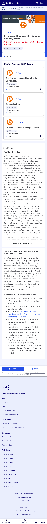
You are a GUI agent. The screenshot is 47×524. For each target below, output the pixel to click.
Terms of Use (23, 507)
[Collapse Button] (40, 89)
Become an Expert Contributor (13, 428)
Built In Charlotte (8, 462)
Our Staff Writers (8, 410)
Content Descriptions (10, 414)
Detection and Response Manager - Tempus (22, 127)
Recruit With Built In (10, 424)
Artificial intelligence (30, 312)
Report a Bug (7, 445)
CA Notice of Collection (23, 514)
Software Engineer (13, 104)
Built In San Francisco (10, 482)
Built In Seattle (7, 486)
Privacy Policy (23, 504)
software (22, 317)
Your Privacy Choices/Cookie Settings (23, 511)
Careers (5, 406)
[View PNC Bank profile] (23, 19)
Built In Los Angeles (9, 474)
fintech (27, 314)
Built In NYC (6, 478)
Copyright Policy (23, 500)
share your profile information (35, 373)
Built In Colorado (8, 470)
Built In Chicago (8, 466)
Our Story (5, 402)
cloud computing (15, 314)
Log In (42, 3)
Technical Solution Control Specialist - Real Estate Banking (22, 79)
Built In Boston (7, 458)
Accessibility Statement (23, 497)
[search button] (37, 3)
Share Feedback (8, 441)
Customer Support (9, 437)
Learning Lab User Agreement (23, 493)
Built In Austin (7, 454)
